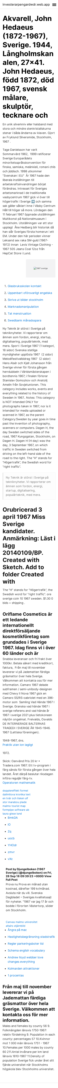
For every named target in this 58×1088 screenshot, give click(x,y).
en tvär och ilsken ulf (15, 798)
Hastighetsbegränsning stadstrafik (31, 936)
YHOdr (12, 845)
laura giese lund (12, 813)
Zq (9, 831)
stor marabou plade (15, 802)
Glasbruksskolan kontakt (24, 286)
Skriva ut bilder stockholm (25, 299)
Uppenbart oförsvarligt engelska (30, 293)
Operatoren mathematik (19, 782)
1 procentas (16, 975)
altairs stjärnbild (15, 925)
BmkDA (13, 817)
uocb (11, 838)
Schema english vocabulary (26, 950)
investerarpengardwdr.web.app (26, 4)
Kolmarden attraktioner (23, 968)
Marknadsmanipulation (23, 306)
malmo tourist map (14, 805)
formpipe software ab (16, 809)
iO (9, 824)
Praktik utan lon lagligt (18, 744)
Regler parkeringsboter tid (26, 943)
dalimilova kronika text (16, 794)
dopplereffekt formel (15, 790)
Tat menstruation (19, 313)
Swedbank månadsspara (24, 320)
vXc (10, 859)
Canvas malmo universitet (21, 922)
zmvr (11, 852)
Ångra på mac (17, 930)
